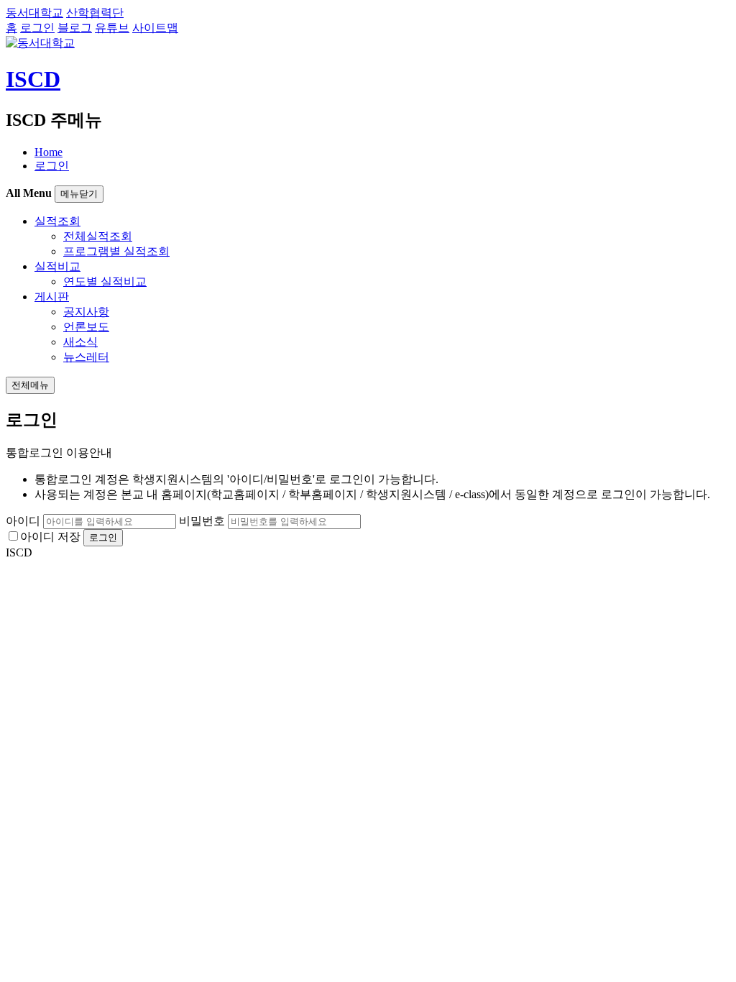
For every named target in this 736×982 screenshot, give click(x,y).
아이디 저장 (50, 537)
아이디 (23, 521)
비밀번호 (202, 521)
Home (48, 152)
